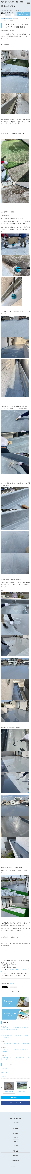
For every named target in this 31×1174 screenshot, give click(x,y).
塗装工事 (4, 1072)
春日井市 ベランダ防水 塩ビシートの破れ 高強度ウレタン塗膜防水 (15, 1035)
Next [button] (29, 1087)
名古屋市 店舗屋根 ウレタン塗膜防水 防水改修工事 (15, 1042)
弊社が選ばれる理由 (15, 1118)
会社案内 (15, 1155)
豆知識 (4, 1076)
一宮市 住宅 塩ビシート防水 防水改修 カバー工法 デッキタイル (15, 1057)
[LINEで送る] (13, 987)
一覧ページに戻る (15, 991)
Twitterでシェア (16, 1097)
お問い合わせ (15, 1160)
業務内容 (15, 1151)
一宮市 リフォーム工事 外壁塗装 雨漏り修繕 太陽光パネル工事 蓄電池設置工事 (15, 1028)
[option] (9, 1087)
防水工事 (12, 18)
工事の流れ (16, 1122)
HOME (2, 18)
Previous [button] (1, 1087)
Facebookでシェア (16, 1102)
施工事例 (7, 18)
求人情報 (15, 1128)
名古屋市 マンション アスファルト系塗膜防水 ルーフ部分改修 (15, 1049)
